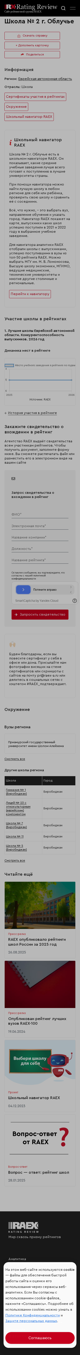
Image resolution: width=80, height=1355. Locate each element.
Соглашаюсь (40, 1338)
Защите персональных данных (31, 1321)
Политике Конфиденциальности (32, 1315)
